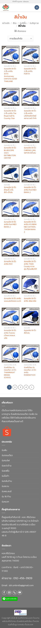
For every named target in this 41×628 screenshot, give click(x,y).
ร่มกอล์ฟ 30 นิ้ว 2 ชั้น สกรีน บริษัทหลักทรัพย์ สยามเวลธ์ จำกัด (30, 114)
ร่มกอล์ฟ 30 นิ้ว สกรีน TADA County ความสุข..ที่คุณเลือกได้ (30, 265)
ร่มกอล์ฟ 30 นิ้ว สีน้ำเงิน (30, 331)
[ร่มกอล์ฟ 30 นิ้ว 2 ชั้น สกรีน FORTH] (30, 55)
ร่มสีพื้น (23, 23)
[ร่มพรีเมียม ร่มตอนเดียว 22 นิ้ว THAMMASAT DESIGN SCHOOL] (10, 353)
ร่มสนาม (5, 486)
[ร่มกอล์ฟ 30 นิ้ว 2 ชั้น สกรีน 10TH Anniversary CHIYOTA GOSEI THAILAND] (10, 55)
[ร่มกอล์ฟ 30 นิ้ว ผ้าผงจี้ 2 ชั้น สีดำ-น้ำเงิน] (10, 173)
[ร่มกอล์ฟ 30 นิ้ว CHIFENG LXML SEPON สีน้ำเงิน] (30, 134)
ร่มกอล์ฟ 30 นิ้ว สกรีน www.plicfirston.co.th (12, 299)
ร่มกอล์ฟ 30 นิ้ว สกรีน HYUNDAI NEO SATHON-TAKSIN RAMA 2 (30, 227)
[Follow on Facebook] (4, 592)
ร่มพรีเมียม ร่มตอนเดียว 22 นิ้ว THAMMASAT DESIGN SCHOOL (10, 372)
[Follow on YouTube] (19, 592)
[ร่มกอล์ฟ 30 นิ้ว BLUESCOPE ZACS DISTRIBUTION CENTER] (10, 134)
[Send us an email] (9, 592)
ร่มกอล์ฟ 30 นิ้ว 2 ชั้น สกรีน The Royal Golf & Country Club (10, 114)
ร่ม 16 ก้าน (6, 496)
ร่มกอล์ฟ (6, 460)
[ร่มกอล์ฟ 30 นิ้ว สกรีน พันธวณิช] (30, 284)
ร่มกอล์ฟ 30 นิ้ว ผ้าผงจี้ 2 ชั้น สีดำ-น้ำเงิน (10, 190)
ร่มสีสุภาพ (34, 23)
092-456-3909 (22, 578)
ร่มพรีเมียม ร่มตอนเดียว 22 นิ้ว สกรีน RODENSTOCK (30, 371)
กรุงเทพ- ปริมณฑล (23, 2)
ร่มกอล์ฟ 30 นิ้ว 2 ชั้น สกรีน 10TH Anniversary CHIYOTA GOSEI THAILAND (10, 75)
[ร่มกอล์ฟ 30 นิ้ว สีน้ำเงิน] (30, 316)
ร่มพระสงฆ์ (7, 491)
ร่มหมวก (5, 501)
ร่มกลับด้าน (7, 481)
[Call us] (14, 592)
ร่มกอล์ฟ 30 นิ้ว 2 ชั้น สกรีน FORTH (30, 71)
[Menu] (37, 7)
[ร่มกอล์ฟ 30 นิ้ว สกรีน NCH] (10, 247)
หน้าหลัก (6, 23)
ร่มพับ (4, 450)
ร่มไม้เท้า (5, 476)
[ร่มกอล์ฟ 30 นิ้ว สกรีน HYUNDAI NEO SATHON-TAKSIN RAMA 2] (30, 208)
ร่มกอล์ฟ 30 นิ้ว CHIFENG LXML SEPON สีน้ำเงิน (30, 150)
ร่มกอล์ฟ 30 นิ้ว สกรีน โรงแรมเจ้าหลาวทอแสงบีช (10, 334)
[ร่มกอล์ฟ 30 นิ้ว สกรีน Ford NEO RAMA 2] (30, 173)
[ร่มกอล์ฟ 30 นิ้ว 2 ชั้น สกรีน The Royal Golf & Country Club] (10, 97)
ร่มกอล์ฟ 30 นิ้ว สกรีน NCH (10, 262)
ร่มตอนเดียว (7, 455)
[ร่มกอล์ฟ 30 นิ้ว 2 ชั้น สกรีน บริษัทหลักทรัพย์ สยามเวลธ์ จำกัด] (30, 97)
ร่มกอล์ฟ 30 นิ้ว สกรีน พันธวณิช (30, 299)
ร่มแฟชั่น (5, 470)
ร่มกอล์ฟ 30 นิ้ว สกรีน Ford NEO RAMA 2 (30, 190)
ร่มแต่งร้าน (6, 465)
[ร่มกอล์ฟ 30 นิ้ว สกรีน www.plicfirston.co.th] (10, 284)
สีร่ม (15, 23)
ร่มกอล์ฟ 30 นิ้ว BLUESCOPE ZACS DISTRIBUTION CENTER (10, 152)
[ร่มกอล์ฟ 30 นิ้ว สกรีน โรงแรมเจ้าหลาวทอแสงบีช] (10, 316)
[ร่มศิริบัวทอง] (11, 7)
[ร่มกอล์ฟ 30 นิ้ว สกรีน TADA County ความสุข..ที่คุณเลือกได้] (30, 247)
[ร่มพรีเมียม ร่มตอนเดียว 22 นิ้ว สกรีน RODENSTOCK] (30, 353)
